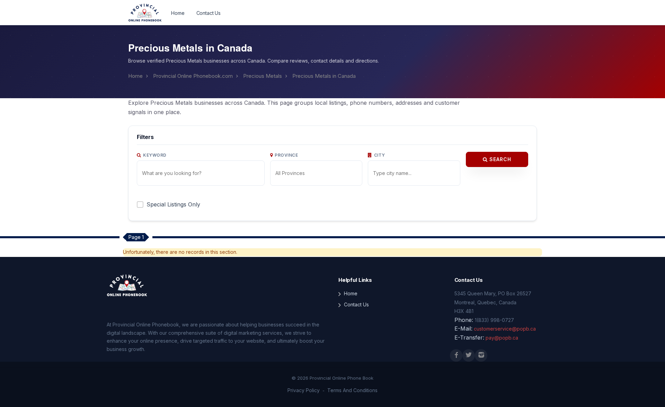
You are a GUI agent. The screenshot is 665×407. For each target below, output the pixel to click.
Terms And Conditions (352, 390)
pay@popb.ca (502, 338)
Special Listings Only (173, 204)
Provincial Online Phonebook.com (193, 76)
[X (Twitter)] (468, 355)
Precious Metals (262, 76)
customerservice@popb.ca (505, 329)
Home (177, 13)
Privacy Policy (303, 390)
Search (499, 159)
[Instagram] (481, 355)
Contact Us (208, 13)
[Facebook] (456, 355)
